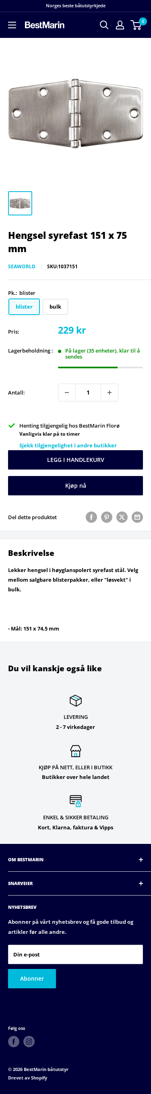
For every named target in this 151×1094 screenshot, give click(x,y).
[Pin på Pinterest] (106, 517)
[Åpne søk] (104, 25)
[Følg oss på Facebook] (13, 1041)
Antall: (16, 392)
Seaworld (21, 266)
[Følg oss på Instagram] (29, 1041)
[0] (136, 25)
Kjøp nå (75, 485)
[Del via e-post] (137, 517)
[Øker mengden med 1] (109, 392)
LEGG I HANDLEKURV (75, 459)
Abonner (32, 978)
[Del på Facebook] (91, 517)
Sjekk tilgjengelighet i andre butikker (68, 445)
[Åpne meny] (12, 25)
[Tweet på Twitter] (122, 517)
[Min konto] (120, 25)
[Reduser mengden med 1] (66, 392)
